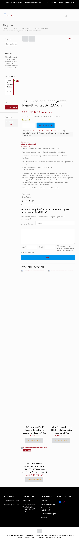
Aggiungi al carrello (45, 125)
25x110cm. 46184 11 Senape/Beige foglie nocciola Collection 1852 (34, 430)
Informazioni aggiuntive (29, 144)
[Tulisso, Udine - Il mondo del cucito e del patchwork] (9, 15)
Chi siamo (44, 500)
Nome (23, 247)
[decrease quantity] (24, 125)
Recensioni (25, 146)
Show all (70, 38)
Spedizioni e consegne (48, 514)
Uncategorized (14, 107)
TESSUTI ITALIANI (41, 29)
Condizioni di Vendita (48, 504)
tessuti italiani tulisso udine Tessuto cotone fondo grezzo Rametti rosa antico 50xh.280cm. (46, 134)
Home (5, 29)
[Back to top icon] (39, 531)
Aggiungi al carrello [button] (34, 440)
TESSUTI (14, 29)
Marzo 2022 (11, 123)
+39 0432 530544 (50, 2)
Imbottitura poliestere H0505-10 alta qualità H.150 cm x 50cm (61, 430)
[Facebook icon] (71, 7)
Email (41, 247)
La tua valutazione (27, 224)
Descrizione (25, 142)
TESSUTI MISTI (25, 29)
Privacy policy (45, 517)
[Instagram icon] (73, 7)
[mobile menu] (73, 15)
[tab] (48, 142)
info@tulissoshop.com (66, 2)
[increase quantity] (33, 125)
